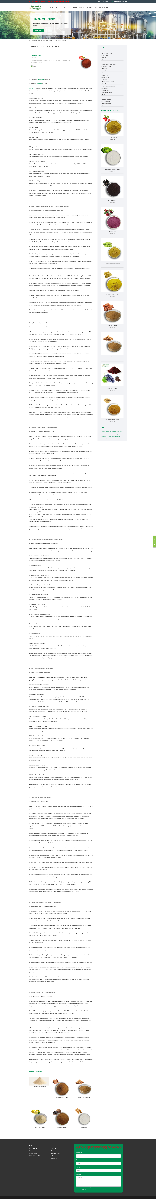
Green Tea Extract (106, 77)
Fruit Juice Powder (106, 66)
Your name (79, 1152)
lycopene (42, 40)
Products (53, 1148)
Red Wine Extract (106, 103)
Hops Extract (104, 68)
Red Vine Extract (112, 325)
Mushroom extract (106, 73)
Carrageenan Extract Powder (112, 169)
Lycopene (41, 79)
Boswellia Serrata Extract (108, 86)
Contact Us (54, 1158)
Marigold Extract (105, 90)
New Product (104, 94)
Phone (78, 1167)
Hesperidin (104, 51)
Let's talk (38, 31)
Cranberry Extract (106, 99)
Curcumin (104, 79)
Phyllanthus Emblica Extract (112, 263)
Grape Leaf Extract (106, 92)
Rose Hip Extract (112, 137)
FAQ (36, 40)
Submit (83, 1189)
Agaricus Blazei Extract (112, 357)
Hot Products (33, 1148)
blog (102, 105)
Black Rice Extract (112, 200)
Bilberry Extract (112, 231)
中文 (125, 7)
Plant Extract (104, 55)
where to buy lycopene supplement (56, 40)
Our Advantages (55, 1153)
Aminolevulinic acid (106, 97)
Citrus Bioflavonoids (106, 53)
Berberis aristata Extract (112, 294)
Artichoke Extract (105, 70)
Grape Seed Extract (112, 388)
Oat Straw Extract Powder (112, 419)
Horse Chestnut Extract (107, 81)
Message (78, 1174)
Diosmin (103, 59)
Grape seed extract (106, 62)
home (32, 40)
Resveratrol (104, 88)
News (52, 1151)
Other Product (105, 84)
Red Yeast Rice (105, 101)
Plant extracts (33, 1151)
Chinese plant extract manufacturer (110, 431)
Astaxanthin (104, 75)
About (52, 1146)
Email (77, 1160)
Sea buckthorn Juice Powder (109, 64)
